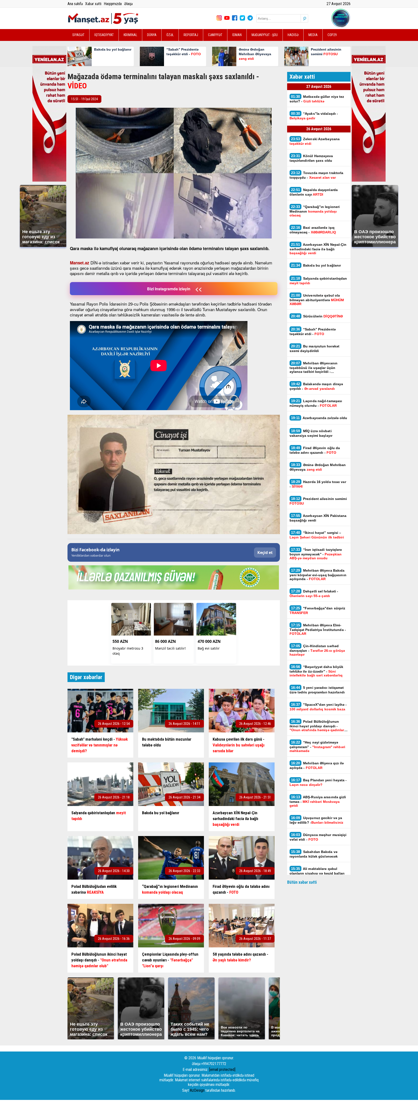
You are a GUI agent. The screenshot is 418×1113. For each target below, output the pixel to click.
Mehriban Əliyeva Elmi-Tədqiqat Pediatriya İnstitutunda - (318, 629)
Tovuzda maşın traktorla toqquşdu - (316, 175)
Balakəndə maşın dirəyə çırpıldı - (316, 386)
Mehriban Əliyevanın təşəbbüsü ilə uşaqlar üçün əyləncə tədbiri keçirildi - (314, 367)
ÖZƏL (170, 35)
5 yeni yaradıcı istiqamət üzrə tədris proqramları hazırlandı (317, 689)
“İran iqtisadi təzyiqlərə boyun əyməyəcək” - (316, 553)
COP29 (332, 35)
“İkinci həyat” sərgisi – (317, 534)
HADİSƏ (293, 35)
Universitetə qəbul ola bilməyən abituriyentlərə (317, 299)
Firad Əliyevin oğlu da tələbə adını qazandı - (315, 450)
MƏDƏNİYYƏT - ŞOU (265, 35)
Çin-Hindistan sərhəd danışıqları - (317, 650)
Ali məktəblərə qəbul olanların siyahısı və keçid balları (317, 873)
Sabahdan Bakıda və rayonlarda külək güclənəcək (314, 854)
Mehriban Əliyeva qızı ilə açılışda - (317, 765)
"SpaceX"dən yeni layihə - (318, 706)
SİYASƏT (78, 35)
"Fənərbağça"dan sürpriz (317, 610)
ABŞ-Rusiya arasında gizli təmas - (318, 801)
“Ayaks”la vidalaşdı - (314, 115)
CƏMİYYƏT (215, 35)
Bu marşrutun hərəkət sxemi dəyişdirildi (315, 348)
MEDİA (313, 35)
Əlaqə (128, 3)
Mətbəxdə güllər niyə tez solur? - (317, 98)
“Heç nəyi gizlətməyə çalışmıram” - (317, 746)
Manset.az (79, 263)
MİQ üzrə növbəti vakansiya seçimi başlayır (311, 433)
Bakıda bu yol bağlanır (316, 265)
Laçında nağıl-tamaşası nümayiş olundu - (316, 403)
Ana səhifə (75, 3)
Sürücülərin (317, 316)
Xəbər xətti (93, 3)
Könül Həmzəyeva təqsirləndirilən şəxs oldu (311, 158)
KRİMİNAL (130, 35)
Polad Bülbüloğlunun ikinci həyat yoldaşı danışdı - (317, 725)
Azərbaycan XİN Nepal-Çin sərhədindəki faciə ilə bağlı (318, 248)
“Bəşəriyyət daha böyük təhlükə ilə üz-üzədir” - (316, 671)
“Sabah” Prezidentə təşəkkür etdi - (313, 331)
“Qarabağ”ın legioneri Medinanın (315, 211)
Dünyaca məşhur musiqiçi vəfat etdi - (318, 837)
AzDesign (197, 1090)
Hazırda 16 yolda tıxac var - (318, 484)
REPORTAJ (191, 35)
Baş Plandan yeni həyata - (318, 782)
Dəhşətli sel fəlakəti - (314, 593)
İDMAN (237, 35)
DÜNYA (152, 35)
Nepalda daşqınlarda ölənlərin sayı (314, 192)
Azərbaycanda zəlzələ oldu (319, 418)
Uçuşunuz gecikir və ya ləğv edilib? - (316, 820)
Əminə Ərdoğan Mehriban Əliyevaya (318, 467)
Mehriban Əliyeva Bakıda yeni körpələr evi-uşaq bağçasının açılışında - (318, 574)
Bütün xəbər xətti (302, 882)
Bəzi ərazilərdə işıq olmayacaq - (313, 229)
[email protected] (222, 1069)
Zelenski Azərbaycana (315, 141)
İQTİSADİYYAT (104, 35)
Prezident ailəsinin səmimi (318, 501)
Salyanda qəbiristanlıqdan (318, 280)
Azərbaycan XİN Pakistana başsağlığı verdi (318, 518)
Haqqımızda (113, 3)
